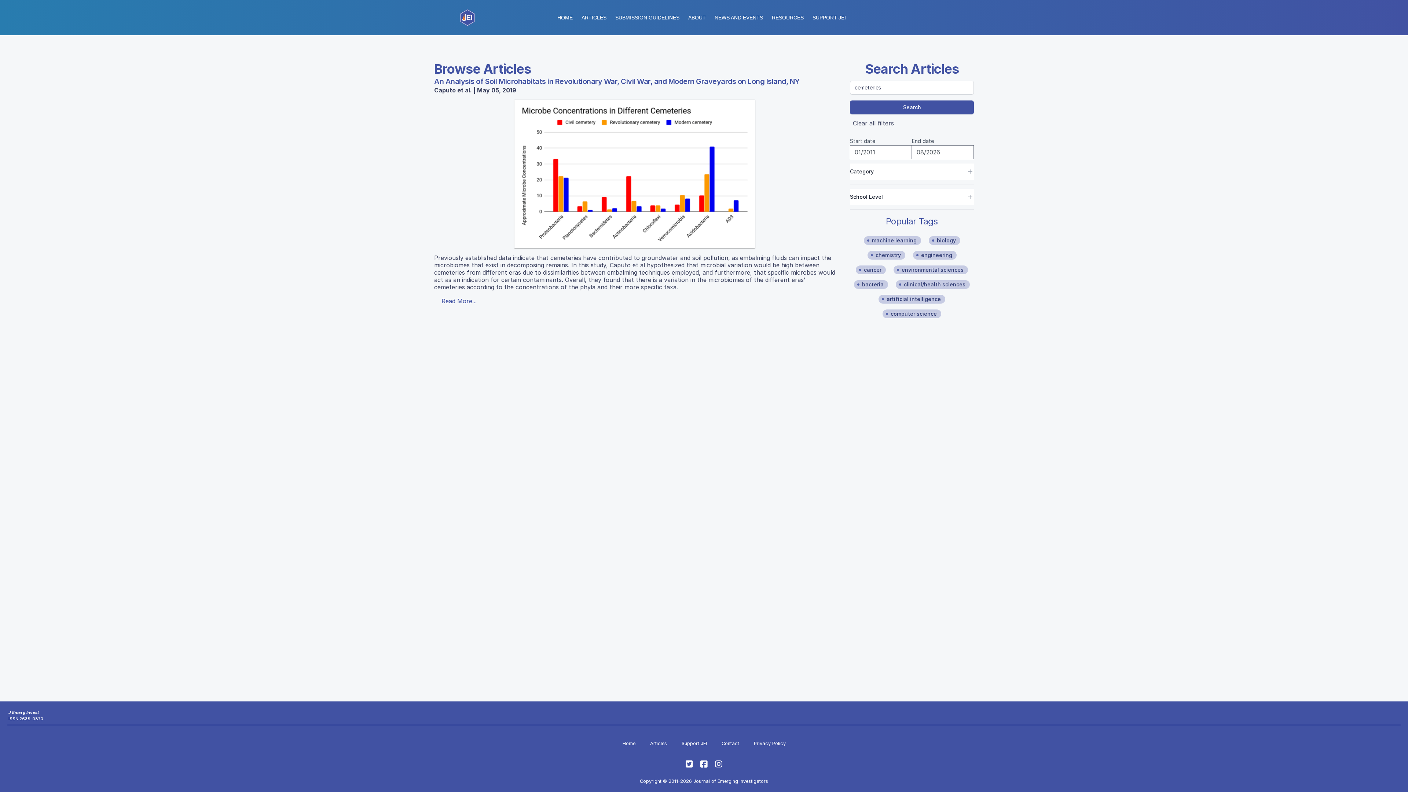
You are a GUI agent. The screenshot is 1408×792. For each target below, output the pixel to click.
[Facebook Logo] (704, 764)
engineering (936, 255)
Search (912, 107)
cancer (872, 270)
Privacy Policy (770, 743)
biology (946, 240)
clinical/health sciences (934, 284)
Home (565, 18)
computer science (914, 314)
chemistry (888, 255)
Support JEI (694, 743)
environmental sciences (933, 270)
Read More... (459, 301)
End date (923, 141)
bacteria (873, 284)
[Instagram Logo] (718, 764)
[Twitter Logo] (689, 764)
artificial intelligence (914, 299)
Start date (862, 141)
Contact (730, 743)
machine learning (894, 240)
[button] (647, 17)
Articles (594, 18)
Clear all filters (873, 123)
